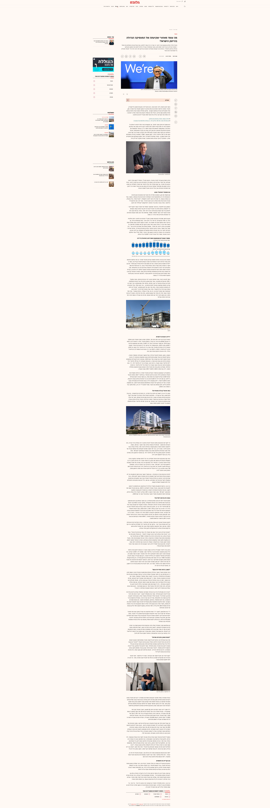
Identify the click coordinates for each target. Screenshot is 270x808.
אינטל (175, 34)
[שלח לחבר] (175, 116)
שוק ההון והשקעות (159, 6)
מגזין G (116, 6)
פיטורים (137, 794)
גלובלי (137, 6)
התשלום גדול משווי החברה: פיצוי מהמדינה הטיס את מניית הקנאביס (100, 135)
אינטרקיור (106, 132)
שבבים (166, 796)
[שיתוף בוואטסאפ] (126, 56)
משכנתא (106, 124)
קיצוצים (146, 794)
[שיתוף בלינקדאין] (175, 112)
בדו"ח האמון (133, 804)
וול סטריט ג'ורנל (107, 6)
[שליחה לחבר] (134, 56)
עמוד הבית (175, 29)
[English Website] (185, 6)
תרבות (112, 6)
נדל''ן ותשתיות (151, 6)
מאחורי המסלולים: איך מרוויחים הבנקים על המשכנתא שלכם (101, 127)
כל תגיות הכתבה (166, 799)
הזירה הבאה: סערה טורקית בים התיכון (159, 119)
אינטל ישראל (156, 794)
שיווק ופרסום (122, 6)
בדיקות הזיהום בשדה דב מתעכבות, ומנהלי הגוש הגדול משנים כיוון (101, 120)
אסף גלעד (175, 56)
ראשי (177, 6)
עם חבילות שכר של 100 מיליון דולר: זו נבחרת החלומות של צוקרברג (151, 120)
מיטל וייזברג (168, 56)
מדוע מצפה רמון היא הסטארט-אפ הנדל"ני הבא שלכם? (100, 175)
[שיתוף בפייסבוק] (130, 56)
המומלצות (157, 796)
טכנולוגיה (141, 6)
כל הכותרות (166, 6)
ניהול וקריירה (131, 6)
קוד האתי (141, 804)
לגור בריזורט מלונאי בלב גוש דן (101, 182)
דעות (127, 6)
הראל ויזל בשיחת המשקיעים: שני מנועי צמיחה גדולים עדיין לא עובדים (101, 42)
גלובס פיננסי (172, 6)
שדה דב (106, 117)
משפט (145, 6)
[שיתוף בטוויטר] (122, 56)
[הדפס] (144, 56)
